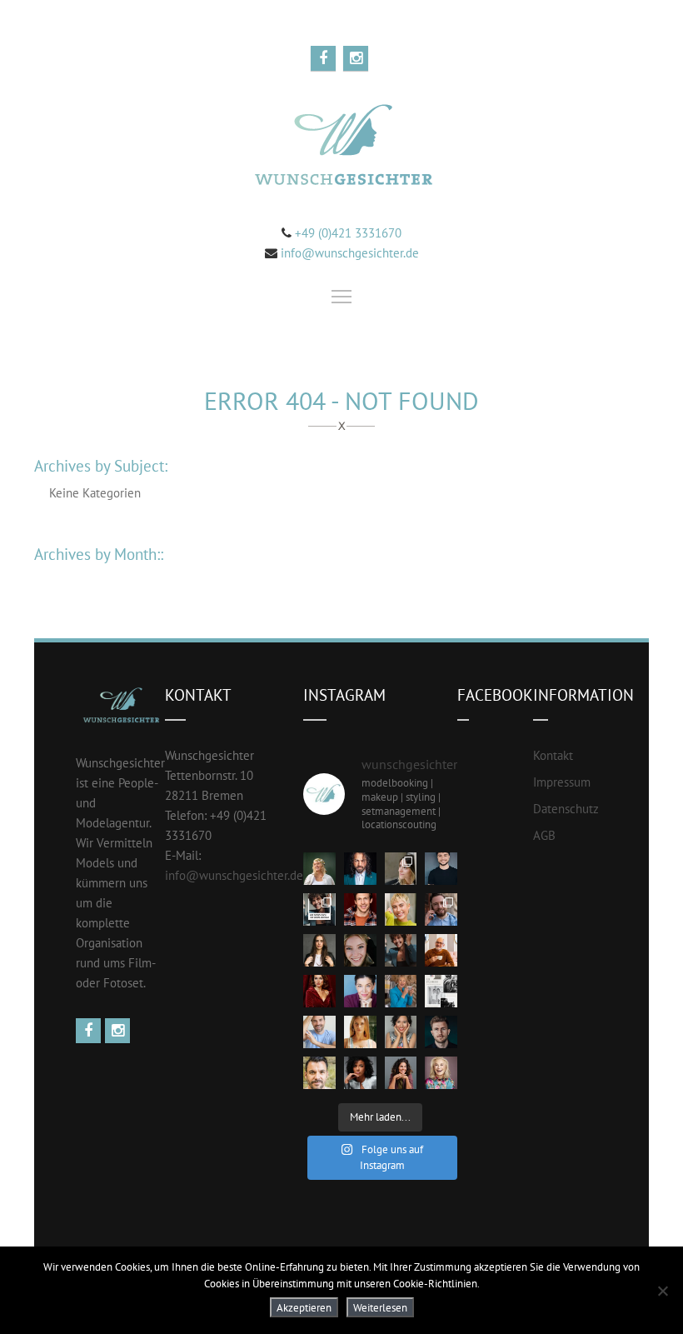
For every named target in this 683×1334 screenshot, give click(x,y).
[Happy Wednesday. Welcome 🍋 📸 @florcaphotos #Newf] (319, 868)
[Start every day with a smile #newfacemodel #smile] (401, 1032)
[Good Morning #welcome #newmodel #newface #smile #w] (401, 991)
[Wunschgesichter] (341, 147)
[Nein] (662, 1290)
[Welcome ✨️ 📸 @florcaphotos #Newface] (401, 868)
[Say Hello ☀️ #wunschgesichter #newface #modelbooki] (319, 1032)
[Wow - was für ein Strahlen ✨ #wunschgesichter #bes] (441, 1073)
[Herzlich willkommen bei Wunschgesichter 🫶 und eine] (319, 1073)
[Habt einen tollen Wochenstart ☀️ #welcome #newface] (441, 1032)
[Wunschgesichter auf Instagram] (119, 1031)
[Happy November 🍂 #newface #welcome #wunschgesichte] (319, 991)
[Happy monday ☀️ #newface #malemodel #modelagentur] (441, 909)
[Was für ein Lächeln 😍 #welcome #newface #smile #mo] (401, 950)
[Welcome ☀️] (360, 868)
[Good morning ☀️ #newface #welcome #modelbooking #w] (360, 1032)
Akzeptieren (304, 1307)
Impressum (562, 782)
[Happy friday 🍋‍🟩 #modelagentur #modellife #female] (401, 909)
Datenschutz (566, 809)
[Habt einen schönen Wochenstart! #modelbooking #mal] (360, 909)
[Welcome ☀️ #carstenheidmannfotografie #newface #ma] (441, 868)
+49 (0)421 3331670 (346, 233)
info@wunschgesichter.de (350, 253)
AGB (544, 835)
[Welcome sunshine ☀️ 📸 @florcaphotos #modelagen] (360, 950)
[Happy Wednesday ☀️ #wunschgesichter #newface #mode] (360, 991)
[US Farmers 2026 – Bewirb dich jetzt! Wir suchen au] (441, 991)
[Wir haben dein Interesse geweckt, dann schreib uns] (319, 909)
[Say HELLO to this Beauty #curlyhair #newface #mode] (360, 1073)
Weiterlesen (380, 1307)
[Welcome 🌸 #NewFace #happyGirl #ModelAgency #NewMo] (319, 950)
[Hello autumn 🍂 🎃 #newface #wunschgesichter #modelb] (441, 950)
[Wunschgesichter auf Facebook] (90, 1031)
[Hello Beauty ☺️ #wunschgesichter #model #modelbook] (401, 1073)
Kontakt (553, 755)
